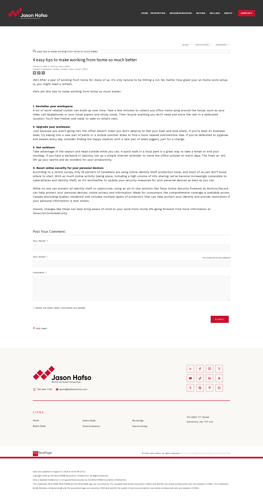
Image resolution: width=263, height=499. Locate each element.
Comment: (39, 272)
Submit (219, 319)
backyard (47, 69)
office (85, 69)
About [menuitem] (228, 13)
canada (55, 69)
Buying (200, 13)
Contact (246, 13)
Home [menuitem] (144, 13)
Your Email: (39, 256)
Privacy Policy (187, 453)
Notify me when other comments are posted (60, 308)
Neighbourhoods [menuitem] (181, 13)
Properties (157, 13)
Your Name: (40, 241)
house (78, 69)
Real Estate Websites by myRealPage (213, 453)
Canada (63, 69)
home (71, 69)
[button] (246, 13)
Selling (215, 13)
